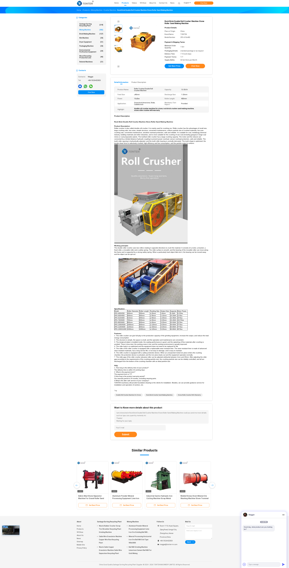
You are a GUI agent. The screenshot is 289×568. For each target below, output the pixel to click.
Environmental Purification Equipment (91, 51)
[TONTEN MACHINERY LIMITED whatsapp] (85, 86)
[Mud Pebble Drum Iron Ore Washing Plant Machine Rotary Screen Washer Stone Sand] (195, 477)
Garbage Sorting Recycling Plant (91, 25)
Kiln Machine (91, 38)
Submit (125, 434)
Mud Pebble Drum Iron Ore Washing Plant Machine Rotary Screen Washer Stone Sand (193, 498)
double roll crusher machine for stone (128, 395)
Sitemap (80, 542)
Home (79, 526)
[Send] (283, 564)
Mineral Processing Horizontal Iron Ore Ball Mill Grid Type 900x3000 (125, 498)
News (79, 538)
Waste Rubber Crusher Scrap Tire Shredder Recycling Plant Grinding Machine (110, 529)
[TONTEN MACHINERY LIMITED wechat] (91, 86)
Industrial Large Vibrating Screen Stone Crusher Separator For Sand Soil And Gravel (92, 498)
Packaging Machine (91, 46)
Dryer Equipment (91, 42)
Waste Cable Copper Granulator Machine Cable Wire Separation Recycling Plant (110, 550)
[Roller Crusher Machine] (143, 39)
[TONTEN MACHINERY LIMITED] (86, 3)
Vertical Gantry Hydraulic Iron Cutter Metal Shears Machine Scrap (158, 498)
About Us (80, 535)
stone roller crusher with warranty (189, 395)
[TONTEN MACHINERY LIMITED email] (80, 86)
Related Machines (91, 62)
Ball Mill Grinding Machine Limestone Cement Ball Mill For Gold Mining (140, 550)
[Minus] (283, 514)
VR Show (80, 532)
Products (80, 529)
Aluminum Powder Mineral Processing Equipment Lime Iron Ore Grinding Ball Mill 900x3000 (139, 529)
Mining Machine (91, 30)
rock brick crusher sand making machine (159, 395)
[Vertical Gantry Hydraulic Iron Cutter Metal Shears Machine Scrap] (161, 477)
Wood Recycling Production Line (91, 57)
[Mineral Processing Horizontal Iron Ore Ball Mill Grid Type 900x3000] (127, 477)
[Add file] (244, 564)
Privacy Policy (82, 548)
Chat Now (203, 3)
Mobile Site (81, 545)
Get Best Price (174, 66)
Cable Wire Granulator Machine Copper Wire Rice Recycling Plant (110, 540)
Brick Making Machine (91, 34)
